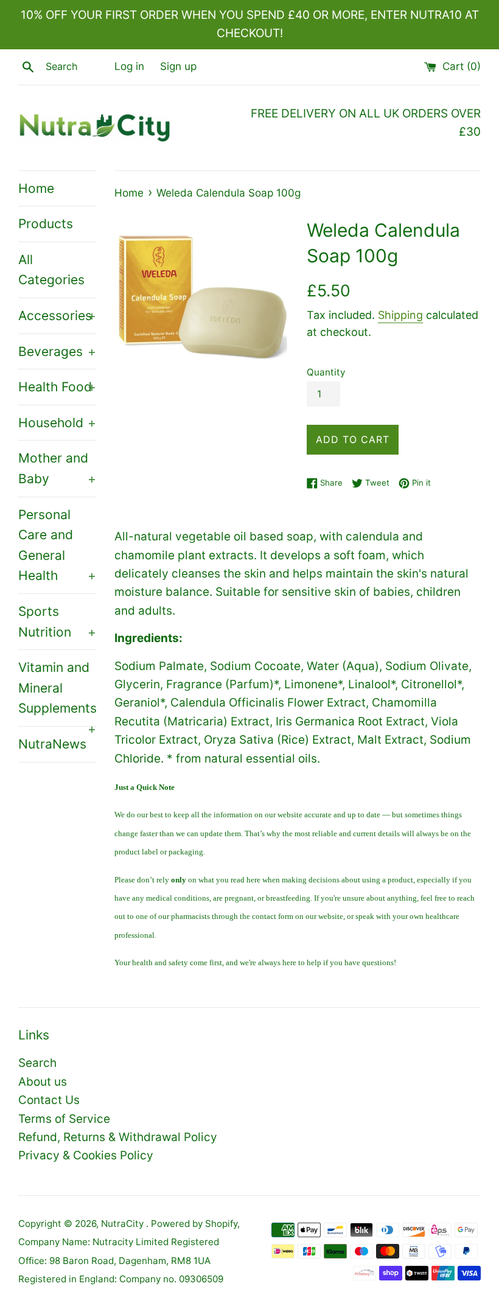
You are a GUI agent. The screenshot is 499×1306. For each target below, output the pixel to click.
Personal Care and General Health (57, 545)
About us (42, 1082)
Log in (129, 66)
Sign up (178, 66)
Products (45, 223)
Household (57, 422)
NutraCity (123, 1223)
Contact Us (49, 1100)
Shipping (400, 315)
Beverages (57, 351)
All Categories (51, 270)
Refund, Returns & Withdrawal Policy (117, 1137)
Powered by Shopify (194, 1223)
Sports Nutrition (57, 622)
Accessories (57, 315)
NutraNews (52, 744)
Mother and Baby (57, 468)
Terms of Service (64, 1119)
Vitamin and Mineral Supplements (57, 693)
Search (37, 1063)
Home (36, 188)
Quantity (326, 372)
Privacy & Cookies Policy (85, 1155)
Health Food (57, 386)
